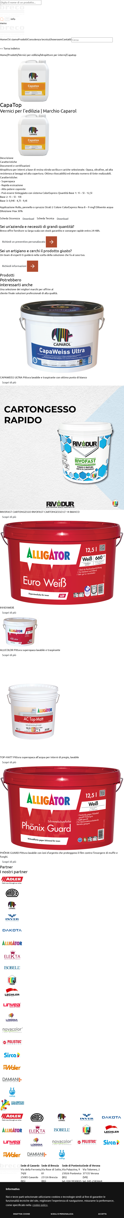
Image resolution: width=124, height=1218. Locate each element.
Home (3, 54)
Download (28, 218)
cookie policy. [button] (40, 1205)
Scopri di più (9, 382)
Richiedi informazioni (14, 265)
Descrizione (6, 157)
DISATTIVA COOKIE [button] (21, 1214)
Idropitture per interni (53, 54)
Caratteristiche (8, 161)
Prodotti (12, 54)
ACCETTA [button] (102, 1214)
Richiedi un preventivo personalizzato (24, 241)
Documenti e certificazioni (15, 165)
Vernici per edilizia (29, 54)
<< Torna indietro (10, 48)
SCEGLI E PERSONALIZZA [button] (62, 1214)
